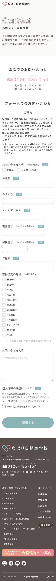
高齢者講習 (8, 533)
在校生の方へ (45, 517)
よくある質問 (45, 511)
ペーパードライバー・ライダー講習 (19, 528)
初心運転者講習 (10, 538)
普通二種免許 (9, 508)
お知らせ (42, 505)
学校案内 (42, 499)
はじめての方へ (46, 488)
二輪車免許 (8, 498)
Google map (40, 459)
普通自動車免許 (10, 493)
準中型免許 (8, 503)
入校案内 (42, 494)
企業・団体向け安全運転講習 (16, 518)
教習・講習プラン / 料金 (14, 488)
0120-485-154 (7, 462)
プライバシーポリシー (9, 576)
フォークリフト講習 (12, 513)
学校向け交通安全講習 (13, 523)
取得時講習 (8, 544)
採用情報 (45, 525)
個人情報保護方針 (17, 393)
